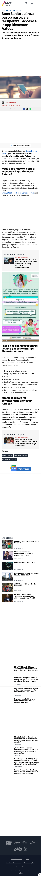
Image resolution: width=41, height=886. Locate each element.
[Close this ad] (39, 874)
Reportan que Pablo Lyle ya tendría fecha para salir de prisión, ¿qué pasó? (24, 700)
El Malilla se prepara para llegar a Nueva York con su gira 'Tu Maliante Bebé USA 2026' (26, 690)
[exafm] (24, 842)
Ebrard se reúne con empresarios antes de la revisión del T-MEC (23, 553)
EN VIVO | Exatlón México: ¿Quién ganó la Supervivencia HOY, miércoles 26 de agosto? (26, 668)
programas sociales (20, 455)
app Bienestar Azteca (9, 459)
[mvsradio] (17, 842)
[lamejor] (32, 842)
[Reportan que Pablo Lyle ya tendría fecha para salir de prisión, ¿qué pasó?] (7, 702)
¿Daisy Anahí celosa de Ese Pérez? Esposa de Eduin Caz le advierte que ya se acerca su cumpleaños (26, 750)
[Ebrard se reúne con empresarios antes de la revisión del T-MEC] (7, 555)
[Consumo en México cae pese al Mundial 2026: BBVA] (7, 576)
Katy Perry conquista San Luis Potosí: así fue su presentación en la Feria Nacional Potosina (26, 679)
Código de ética (20, 866)
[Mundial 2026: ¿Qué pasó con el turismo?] (7, 544)
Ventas (27, 859)
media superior (7, 455)
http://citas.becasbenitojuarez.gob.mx (18, 193)
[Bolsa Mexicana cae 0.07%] (7, 566)
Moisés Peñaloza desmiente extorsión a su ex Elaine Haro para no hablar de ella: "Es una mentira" (26, 739)
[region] (20, 55)
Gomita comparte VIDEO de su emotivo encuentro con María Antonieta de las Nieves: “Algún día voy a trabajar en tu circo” (26, 761)
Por (10, 102)
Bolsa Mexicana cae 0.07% (24, 563)
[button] (37, 3)
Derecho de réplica (29, 863)
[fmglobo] (18, 849)
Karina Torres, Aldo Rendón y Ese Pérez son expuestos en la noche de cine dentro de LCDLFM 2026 (26, 772)
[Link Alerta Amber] (9, 842)
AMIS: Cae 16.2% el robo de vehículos (25, 585)
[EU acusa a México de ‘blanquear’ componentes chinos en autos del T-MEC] (7, 598)
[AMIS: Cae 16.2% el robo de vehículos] (7, 587)
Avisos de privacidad (16, 859)
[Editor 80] (21, 873)
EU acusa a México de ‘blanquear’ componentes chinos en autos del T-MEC (24, 596)
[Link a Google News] (20, 468)
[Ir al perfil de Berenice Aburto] (3, 102)
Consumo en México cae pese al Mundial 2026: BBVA (26, 574)
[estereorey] (25, 849)
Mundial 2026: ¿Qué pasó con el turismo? (26, 542)
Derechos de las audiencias (13, 863)
